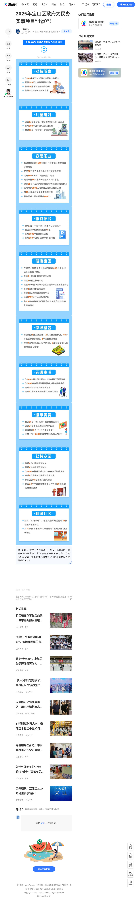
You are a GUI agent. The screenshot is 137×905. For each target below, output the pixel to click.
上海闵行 (19, 649)
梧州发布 (19, 627)
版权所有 (47, 896)
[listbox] (44, 704)
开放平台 (56, 885)
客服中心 (60, 889)
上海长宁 (19, 714)
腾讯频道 (51, 889)
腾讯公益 (34, 889)
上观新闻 (19, 692)
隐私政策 (48, 885)
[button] (114, 23)
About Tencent (30, 885)
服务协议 (40, 885)
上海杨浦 (19, 735)
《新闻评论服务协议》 (52, 809)
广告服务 (65, 885)
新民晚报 (19, 670)
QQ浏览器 (43, 889)
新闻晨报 (19, 778)
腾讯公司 (40, 896)
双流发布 (19, 800)
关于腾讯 (19, 885)
